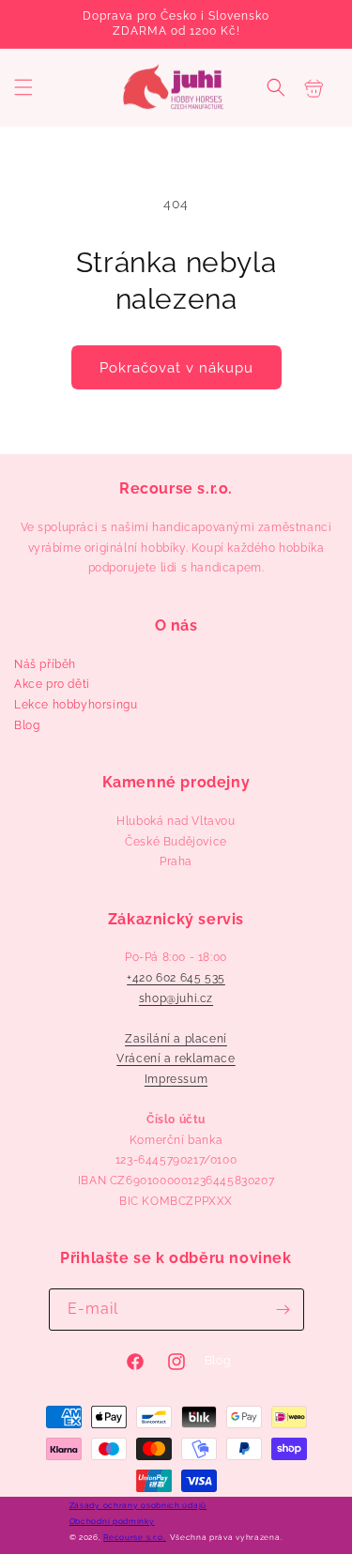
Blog (26, 725)
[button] (23, 87)
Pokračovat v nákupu (176, 367)
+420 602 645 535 (176, 977)
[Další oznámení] (317, 24)
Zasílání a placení (176, 1038)
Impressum (176, 1079)
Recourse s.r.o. (134, 1537)
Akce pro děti (52, 684)
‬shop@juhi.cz (176, 998)
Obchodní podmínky (112, 1521)
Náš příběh (45, 664)
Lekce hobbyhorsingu (75, 704)
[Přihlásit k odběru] (283, 1309)
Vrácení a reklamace (175, 1058)
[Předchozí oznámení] (34, 24)
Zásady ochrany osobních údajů (138, 1505)
